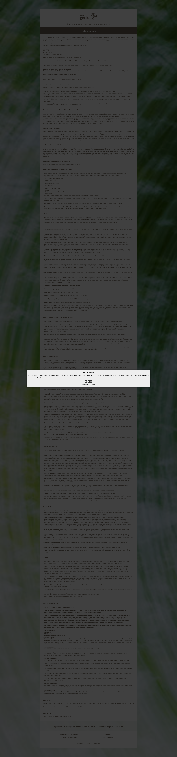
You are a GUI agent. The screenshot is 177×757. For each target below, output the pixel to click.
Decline (90, 381)
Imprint (93, 384)
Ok (86, 381)
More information (86, 384)
